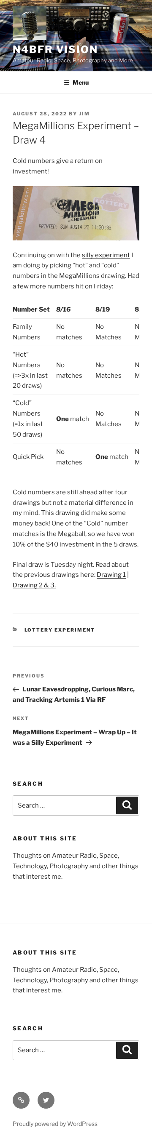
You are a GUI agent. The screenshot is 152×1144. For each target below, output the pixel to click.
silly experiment (106, 255)
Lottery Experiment (59, 630)
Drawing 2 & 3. (34, 585)
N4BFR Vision (55, 49)
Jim (84, 114)
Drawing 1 (111, 575)
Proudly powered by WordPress (55, 1123)
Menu (81, 82)
